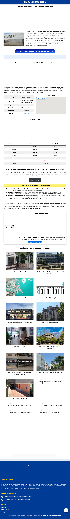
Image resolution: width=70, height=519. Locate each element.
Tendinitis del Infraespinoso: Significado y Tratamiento (17, 496)
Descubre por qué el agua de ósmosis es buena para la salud (19, 499)
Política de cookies (5, 509)
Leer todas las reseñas (36, 242)
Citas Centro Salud (36, 2)
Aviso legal (3, 507)
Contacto (3, 512)
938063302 (26, 113)
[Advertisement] (35, 19)
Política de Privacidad (5, 510)
